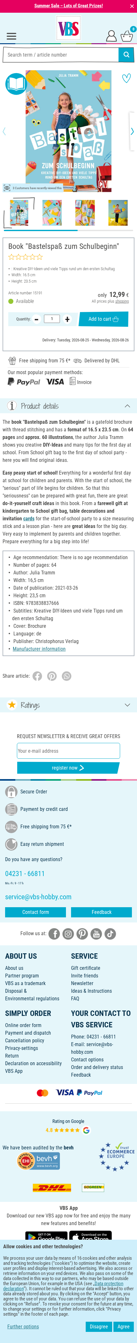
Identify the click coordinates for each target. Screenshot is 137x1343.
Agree (124, 1327)
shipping (122, 301)
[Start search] (126, 55)
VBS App (14, 1071)
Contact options (87, 1060)
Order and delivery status (97, 1067)
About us (14, 968)
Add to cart (100, 319)
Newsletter (82, 983)
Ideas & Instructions (91, 991)
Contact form (35, 912)
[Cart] (126, 35)
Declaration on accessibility (33, 1063)
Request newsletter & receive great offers (68, 736)
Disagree (99, 1327)
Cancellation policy (24, 1041)
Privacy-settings (21, 1048)
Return (12, 1056)
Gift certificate (85, 968)
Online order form (23, 1025)
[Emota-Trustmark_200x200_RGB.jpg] (116, 1157)
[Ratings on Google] (68, 1126)
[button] (10, 131)
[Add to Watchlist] (126, 78)
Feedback (102, 912)
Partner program (22, 976)
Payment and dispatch (28, 1033)
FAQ (75, 999)
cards (28, 519)
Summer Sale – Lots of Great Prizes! (68, 6)
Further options (23, 1327)
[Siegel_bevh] (38, 1160)
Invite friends (84, 976)
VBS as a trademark (25, 983)
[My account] (111, 35)
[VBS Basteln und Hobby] (68, 28)
